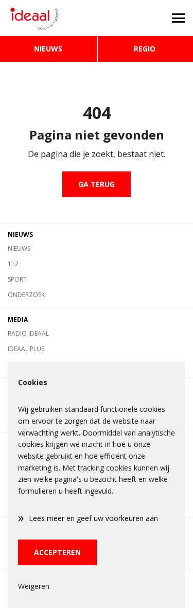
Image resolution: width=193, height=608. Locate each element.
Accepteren (57, 552)
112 (13, 263)
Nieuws (48, 49)
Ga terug (96, 184)
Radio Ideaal (28, 333)
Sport (17, 279)
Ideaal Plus (26, 348)
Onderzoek (26, 294)
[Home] (48, 18)
